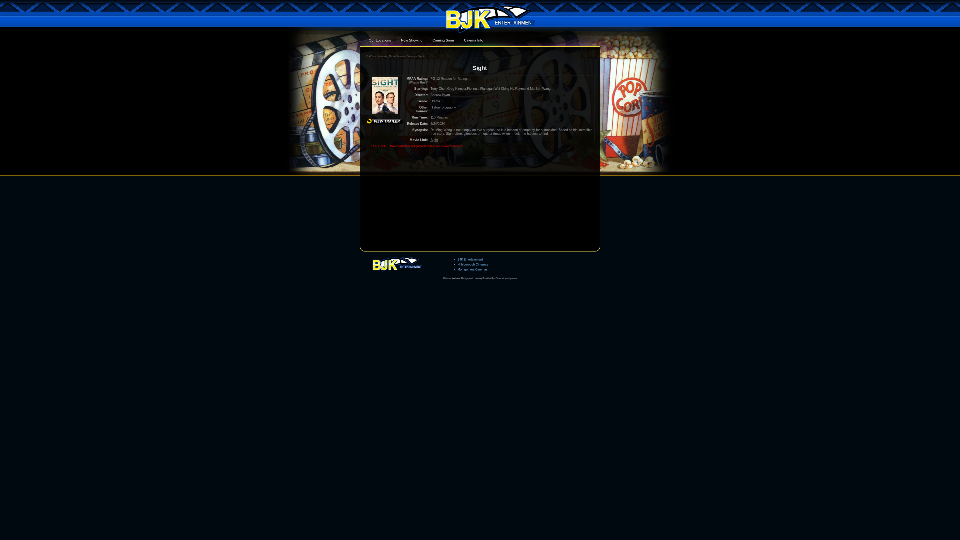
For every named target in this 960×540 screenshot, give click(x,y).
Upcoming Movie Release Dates (395, 56)
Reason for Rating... (455, 78)
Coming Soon (443, 40)
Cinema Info (473, 40)
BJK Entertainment (470, 259)
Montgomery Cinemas (473, 269)
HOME (368, 56)
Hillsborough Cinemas (473, 264)
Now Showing (411, 40)
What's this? (418, 82)
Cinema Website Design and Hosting (462, 278)
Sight (421, 56)
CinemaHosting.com (506, 278)
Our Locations (380, 40)
